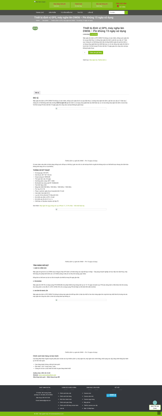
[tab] (37, 93)
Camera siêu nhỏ (88, 396)
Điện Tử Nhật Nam (89, 408)
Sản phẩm (52, 12)
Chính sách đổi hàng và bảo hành (69, 405)
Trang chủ (40, 12)
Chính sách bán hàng (65, 396)
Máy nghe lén (93, 60)
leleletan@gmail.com (45, 400)
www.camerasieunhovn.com (47, 375)
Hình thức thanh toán (66, 399)
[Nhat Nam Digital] (39, 2)
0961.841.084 (121, 4)
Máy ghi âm (87, 402)
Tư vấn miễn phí (66, 12)
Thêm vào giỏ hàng (96, 52)
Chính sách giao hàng (66, 402)
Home (38, 20)
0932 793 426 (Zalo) (155, 407)
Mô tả (37, 92)
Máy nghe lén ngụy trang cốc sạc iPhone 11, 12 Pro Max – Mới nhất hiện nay (62, 206)
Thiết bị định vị (102, 60)
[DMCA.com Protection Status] (111, 395)
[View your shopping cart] (118, 6)
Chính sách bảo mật (65, 393)
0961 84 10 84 (46, 397)
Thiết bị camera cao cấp (90, 405)
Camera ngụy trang (89, 399)
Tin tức (80, 12)
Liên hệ (90, 12)
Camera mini (87, 393)
